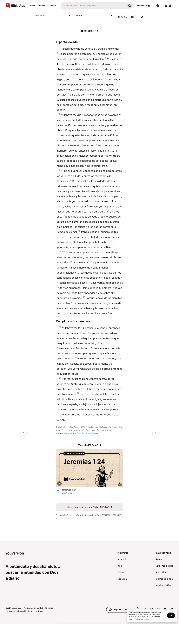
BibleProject (67, 493)
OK (171, 615)
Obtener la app (143, 5)
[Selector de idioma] (158, 5)
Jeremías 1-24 (72, 489)
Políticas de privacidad (33, 608)
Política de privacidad (142, 619)
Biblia (32, 5)
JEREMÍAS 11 (39, 15)
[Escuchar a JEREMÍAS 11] (132, 17)
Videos (53, 5)
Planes (42, 5)
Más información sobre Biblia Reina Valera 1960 (77, 433)
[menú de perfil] (168, 5)
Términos (49, 608)
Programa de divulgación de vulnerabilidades (25, 611)
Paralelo (124, 17)
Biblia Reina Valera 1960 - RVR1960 (94, 515)
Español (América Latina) (67, 515)
